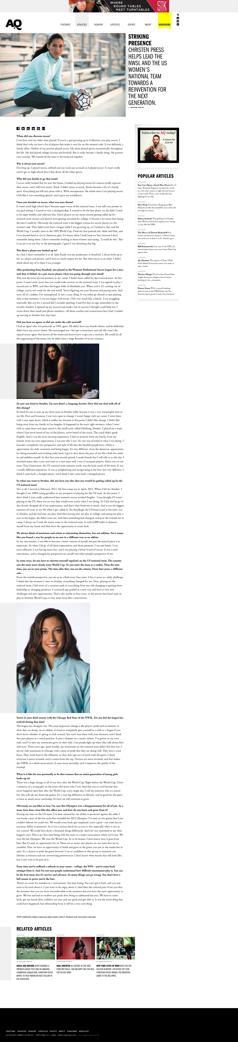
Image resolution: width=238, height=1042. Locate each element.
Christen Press (30, 917)
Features (65, 24)
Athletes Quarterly (14, 24)
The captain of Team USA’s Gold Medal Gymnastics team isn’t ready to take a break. (156, 263)
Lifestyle (115, 24)
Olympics (82, 917)
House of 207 (94, 1035)
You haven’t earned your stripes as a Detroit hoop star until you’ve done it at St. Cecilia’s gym (156, 235)
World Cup (71, 917)
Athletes (82, 24)
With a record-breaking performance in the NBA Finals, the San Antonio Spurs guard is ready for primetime (156, 291)
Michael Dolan (137, 107)
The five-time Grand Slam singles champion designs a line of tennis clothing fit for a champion (156, 277)
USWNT (61, 917)
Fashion (98, 24)
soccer (92, 917)
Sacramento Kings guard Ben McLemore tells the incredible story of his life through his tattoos (157, 207)
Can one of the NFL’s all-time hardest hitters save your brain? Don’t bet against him (157, 249)
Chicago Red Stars (48, 917)
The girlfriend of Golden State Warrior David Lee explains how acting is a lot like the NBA (156, 221)
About (148, 24)
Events (131, 24)
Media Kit (84, 1031)
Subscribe (165, 24)
